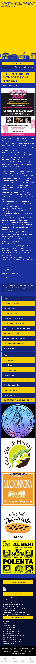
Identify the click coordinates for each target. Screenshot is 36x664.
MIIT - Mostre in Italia (11, 333)
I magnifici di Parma (11, 390)
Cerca (31, 662)
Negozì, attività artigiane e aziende (16, 380)
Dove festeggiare (10, 370)
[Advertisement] (18, 30)
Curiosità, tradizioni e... (12, 385)
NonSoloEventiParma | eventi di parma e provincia (18, 6)
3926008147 (12, 610)
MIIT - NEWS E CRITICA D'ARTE (15, 338)
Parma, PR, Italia (7, 270)
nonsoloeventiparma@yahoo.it (12, 602)
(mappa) (15, 178)
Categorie (13, 662)
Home (4, 662)
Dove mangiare (9, 360)
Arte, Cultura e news (11, 308)
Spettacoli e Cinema (11, 303)
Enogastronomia (9, 375)
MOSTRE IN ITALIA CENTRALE (15, 323)
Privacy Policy (15, 615)
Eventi (6, 298)
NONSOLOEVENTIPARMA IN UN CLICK (17, 400)
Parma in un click (10, 395)
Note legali (6, 615)
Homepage (6, 621)
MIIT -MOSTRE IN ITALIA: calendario (17, 328)
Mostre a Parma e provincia (13, 343)
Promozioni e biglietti (11, 313)
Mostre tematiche (10, 348)
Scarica (11, 234)
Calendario (22, 662)
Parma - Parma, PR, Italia (10, 86)
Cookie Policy (25, 615)
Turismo (6, 355)
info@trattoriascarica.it (9, 239)
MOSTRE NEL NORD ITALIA (13, 318)
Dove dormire (8, 365)
